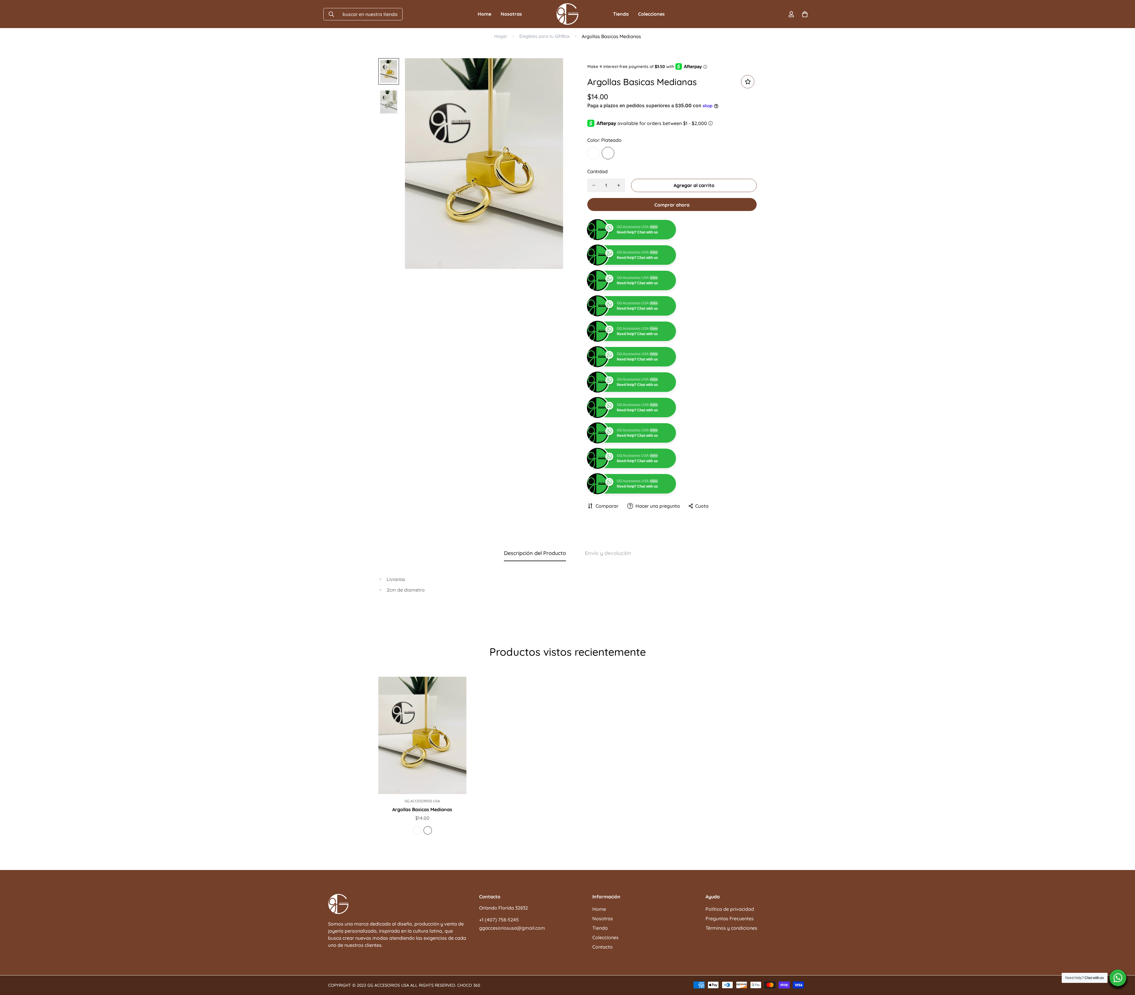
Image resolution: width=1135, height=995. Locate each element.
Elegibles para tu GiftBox (544, 36)
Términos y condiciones (731, 979)
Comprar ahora (672, 205)
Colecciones (651, 14)
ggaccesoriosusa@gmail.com (512, 979)
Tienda (621, 14)
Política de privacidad (730, 960)
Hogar (500, 36)
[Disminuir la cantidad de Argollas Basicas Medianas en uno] (593, 185)
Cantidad (597, 171)
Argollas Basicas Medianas (422, 860)
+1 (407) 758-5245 (499, 970)
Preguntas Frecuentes (730, 969)
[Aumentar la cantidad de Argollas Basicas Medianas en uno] (618, 185)
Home (484, 14)
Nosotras (511, 14)
